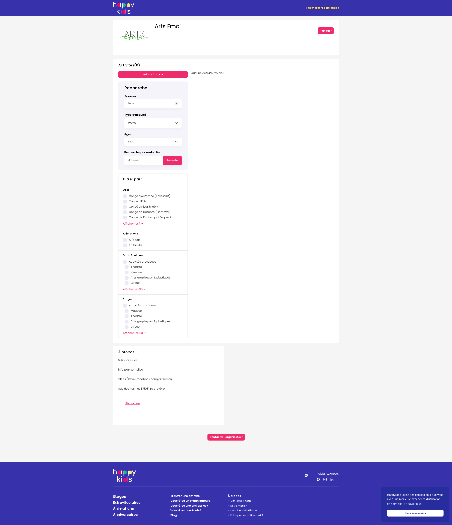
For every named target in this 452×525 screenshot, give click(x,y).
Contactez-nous (240, 501)
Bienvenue (132, 403)
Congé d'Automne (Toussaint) (150, 196)
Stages (119, 497)
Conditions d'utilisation (244, 511)
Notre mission (238, 506)
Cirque (135, 283)
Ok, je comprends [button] (415, 513)
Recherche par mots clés (142, 152)
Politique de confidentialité (246, 516)
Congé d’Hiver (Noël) (143, 207)
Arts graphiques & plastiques (150, 277)
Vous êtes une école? (185, 510)
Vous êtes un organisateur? (190, 501)
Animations (123, 509)
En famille (135, 245)
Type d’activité (135, 115)
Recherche (172, 160)
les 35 (133, 289)
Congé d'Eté (137, 201)
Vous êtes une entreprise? (189, 506)
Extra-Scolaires (127, 503)
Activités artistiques (142, 261)
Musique (136, 272)
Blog (173, 515)
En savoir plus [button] (412, 503)
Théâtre (136, 267)
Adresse (130, 96)
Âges (128, 134)
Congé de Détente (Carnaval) (150, 212)
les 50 (133, 333)
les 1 (131, 223)
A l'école (135, 240)
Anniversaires (125, 515)
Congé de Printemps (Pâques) (150, 217)
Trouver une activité (185, 496)
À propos (234, 496)
